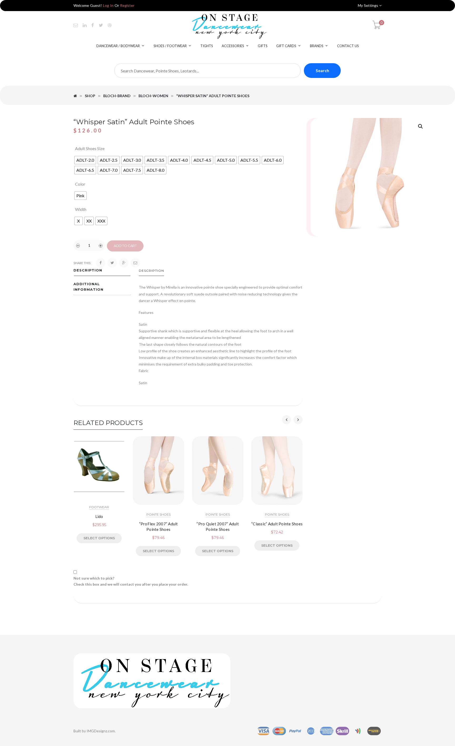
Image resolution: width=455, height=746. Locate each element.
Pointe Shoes (158, 514)
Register (127, 5)
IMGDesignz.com (101, 731)
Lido (99, 516)
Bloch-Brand (117, 95)
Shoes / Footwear (170, 46)
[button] (420, 126)
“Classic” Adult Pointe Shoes (277, 523)
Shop (90, 95)
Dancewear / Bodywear (118, 46)
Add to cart (125, 246)
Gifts (263, 46)
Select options (99, 538)
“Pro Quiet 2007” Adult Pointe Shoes (217, 526)
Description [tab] (87, 270)
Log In (108, 5)
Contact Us (348, 46)
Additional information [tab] (88, 287)
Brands (316, 46)
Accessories (233, 46)
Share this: (82, 263)
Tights (206, 46)
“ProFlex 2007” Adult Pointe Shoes (158, 526)
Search (322, 70)
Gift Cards (286, 46)
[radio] (85, 160)
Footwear (99, 507)
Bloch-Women (153, 95)
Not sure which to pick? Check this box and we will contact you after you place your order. (130, 581)
